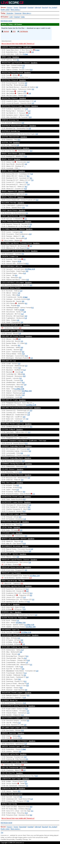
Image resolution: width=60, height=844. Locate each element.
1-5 (18, 320)
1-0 (21, 75)
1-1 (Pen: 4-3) (29, 624)
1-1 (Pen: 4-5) (19, 389)
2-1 (24, 65)
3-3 (31, 151)
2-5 (28, 299)
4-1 (31, 178)
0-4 (18, 295)
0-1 (18, 60)
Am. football (53, 7)
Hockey (9, 7)
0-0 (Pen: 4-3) (30, 269)
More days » (27, 13)
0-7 (24, 511)
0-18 (19, 261)
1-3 (30, 226)
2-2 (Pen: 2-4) (31, 405)
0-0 (30, 93)
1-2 (35, 101)
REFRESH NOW (6, 21)
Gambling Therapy (21, 839)
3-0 (32, 52)
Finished (17, 17)
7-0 (32, 180)
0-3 (24, 273)
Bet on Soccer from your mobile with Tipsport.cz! (18, 43)
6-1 (28, 176)
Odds (23, 17)
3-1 (27, 213)
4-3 (31, 285)
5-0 (23, 123)
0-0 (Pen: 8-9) (31, 627)
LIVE (11, 17)
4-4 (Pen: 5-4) (21, 622)
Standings (15, 57)
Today (3, 13)
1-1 (23, 67)
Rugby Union (5, 9)
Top (2, 832)
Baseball (45, 7)
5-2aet (37, 50)
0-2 (33, 89)
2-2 (31, 69)
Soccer (3, 7)
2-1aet (22, 309)
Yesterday (9, 13)
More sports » (15, 9)
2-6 (30, 128)
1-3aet (23, 749)
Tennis (16, 7)
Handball (30, 7)
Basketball (22, 7)
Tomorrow (18, 13)
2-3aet (25, 297)
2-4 (26, 316)
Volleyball (38, 7)
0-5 (27, 271)
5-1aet (25, 54)
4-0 (37, 134)
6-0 (22, 347)
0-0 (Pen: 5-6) (27, 391)
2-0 (26, 83)
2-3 (26, 156)
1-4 (29, 111)
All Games (4, 17)
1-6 (21, 232)
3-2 (37, 87)
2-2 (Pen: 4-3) (26, 632)
